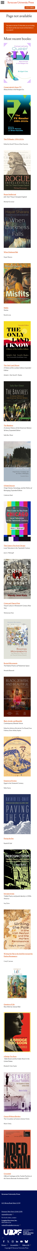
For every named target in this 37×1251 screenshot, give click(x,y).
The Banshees (8, 425)
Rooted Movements (10, 663)
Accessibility (14, 1245)
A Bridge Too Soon (10, 1056)
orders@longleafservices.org (10, 1225)
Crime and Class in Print (12, 603)
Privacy (4, 1245)
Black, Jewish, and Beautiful (13, 721)
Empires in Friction (10, 781)
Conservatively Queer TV (12, 87)
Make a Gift (25, 1245)
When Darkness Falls (11, 252)
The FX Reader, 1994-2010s (14, 139)
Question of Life (9, 1004)
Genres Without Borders (12, 1116)
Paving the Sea (9, 838)
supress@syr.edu (7, 1214)
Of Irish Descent (9, 486)
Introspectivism (9, 894)
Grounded (7, 1174)
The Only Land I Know (11, 365)
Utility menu (30, 7)
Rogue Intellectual (10, 194)
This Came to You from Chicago (14, 545)
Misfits (6, 308)
